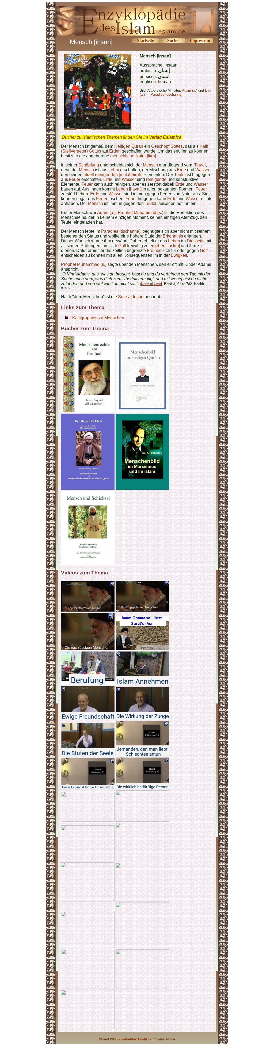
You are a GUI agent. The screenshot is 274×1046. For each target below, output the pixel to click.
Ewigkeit (179, 255)
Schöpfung (88, 165)
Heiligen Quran (128, 146)
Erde (181, 170)
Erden (115, 151)
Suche (172, 40)
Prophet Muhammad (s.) (140, 212)
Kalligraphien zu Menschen (98, 318)
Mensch (150, 165)
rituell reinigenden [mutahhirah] (112, 174)
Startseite (145, 40)
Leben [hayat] (129, 189)
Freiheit (154, 250)
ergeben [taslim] (165, 245)
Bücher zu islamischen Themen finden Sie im (121, 137)
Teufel (199, 165)
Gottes (176, 146)
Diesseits (195, 241)
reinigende (156, 179)
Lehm (113, 170)
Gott (122, 245)
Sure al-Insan (130, 296)
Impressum (200, 40)
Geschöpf (160, 146)
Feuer (74, 179)
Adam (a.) (106, 212)
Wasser (202, 170)
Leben (174, 241)
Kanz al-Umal (151, 284)
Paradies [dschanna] (166, 94)
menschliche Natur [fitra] (133, 156)
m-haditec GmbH (135, 1039)
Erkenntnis (173, 236)
